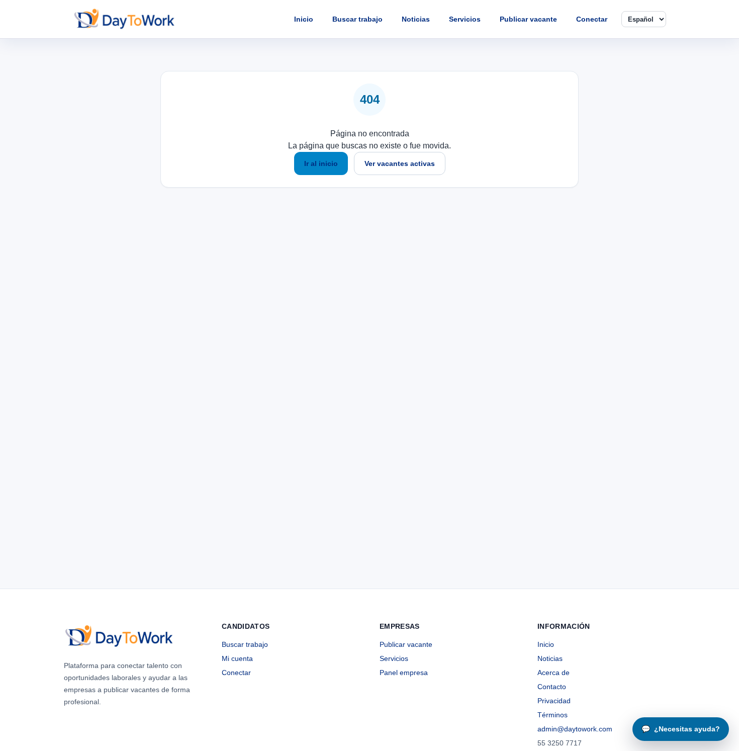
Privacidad (554, 701)
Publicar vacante (528, 19)
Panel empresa (404, 673)
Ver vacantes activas (399, 163)
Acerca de (553, 673)
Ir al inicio (321, 163)
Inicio (303, 19)
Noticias (416, 19)
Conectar (591, 19)
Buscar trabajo (357, 19)
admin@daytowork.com (574, 729)
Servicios (465, 19)
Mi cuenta (237, 658)
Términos (552, 715)
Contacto (551, 687)
